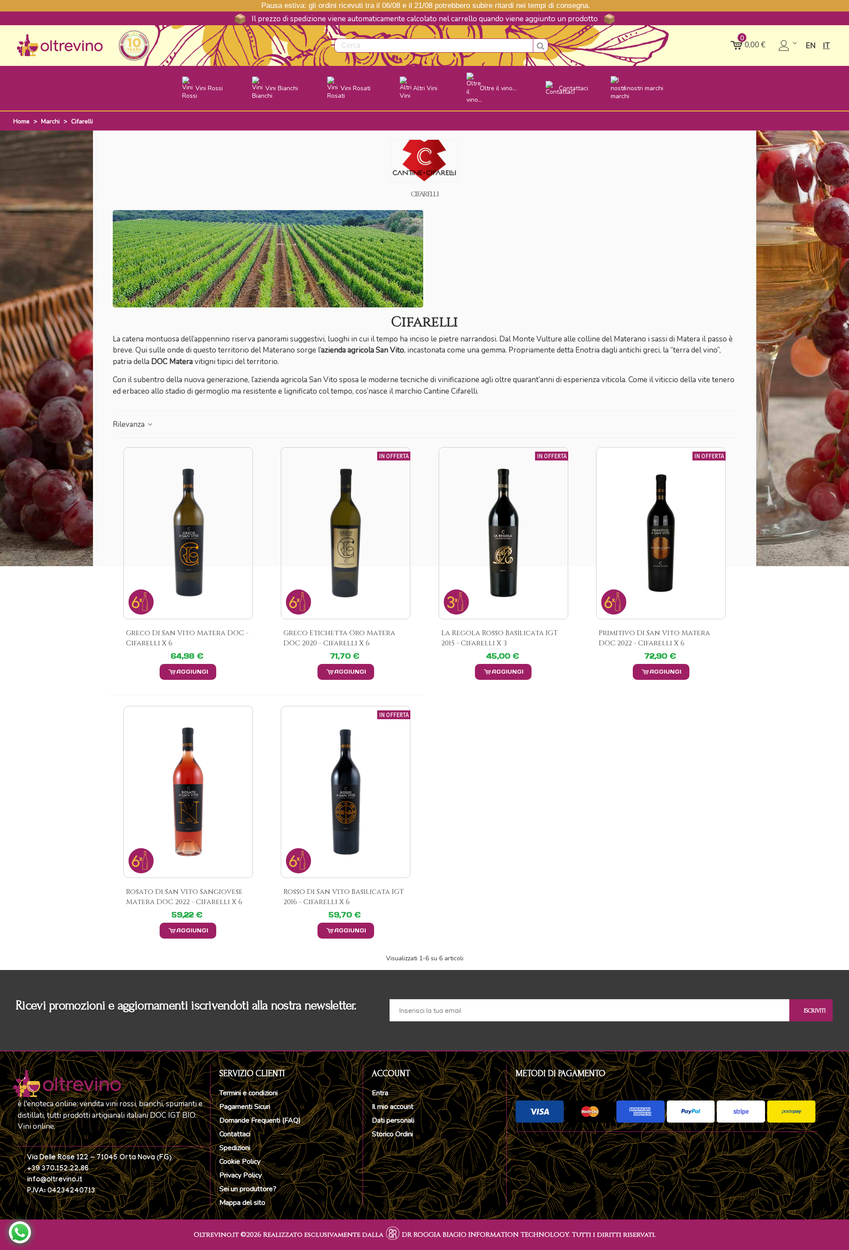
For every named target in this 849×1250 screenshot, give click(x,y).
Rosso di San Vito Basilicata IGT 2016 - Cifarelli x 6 (343, 896)
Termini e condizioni (248, 1093)
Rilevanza (129, 424)
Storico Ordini (392, 1134)
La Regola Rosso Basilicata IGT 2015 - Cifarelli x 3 (499, 638)
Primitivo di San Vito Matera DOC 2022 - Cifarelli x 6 (654, 638)
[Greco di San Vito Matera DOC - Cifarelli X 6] (188, 533)
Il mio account (392, 1107)
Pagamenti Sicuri (244, 1107)
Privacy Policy (240, 1175)
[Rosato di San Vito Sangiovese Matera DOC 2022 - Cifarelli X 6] (188, 792)
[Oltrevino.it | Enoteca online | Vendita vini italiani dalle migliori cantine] (59, 45)
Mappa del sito (242, 1203)
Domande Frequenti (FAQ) (260, 1120)
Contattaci (234, 1134)
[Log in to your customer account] (789, 46)
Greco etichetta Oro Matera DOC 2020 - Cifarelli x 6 (339, 638)
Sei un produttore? (247, 1189)
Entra (380, 1093)
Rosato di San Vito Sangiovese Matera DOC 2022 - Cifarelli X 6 (184, 896)
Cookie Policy (239, 1161)
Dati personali (393, 1120)
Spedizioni (234, 1148)
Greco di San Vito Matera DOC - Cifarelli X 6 (187, 638)
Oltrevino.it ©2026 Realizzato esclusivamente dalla (288, 1234)
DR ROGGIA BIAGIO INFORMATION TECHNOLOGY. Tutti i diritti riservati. (529, 1234)
